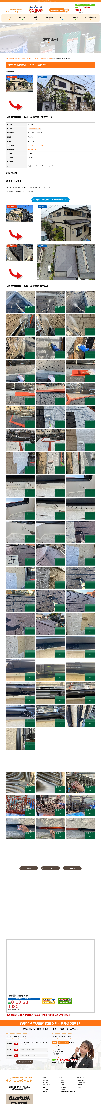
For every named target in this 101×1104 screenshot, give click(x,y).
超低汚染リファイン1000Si (35, 145)
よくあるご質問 (81, 988)
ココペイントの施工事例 (39, 58)
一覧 (50, 871)
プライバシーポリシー (82, 992)
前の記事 (72, 871)
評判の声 (62, 17)
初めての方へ (22, 17)
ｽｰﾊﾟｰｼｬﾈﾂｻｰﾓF (32, 149)
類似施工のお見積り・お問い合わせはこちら (52, 199)
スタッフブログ (46, 999)
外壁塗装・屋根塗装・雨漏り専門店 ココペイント (19, 58)
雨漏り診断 (63, 995)
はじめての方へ (46, 985)
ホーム (9, 17)
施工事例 (75, 17)
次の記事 (28, 871)
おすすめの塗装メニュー (90, 17)
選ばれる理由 (49, 17)
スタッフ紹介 (45, 995)
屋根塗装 (34, 128)
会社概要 (44, 992)
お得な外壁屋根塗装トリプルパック (68, 997)
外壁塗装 (49, 58)
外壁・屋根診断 (64, 992)
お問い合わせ (81, 985)
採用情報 (80, 990)
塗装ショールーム (46, 990)
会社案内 (35, 17)
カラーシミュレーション (65, 999)
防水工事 (38, 128)
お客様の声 (45, 997)
